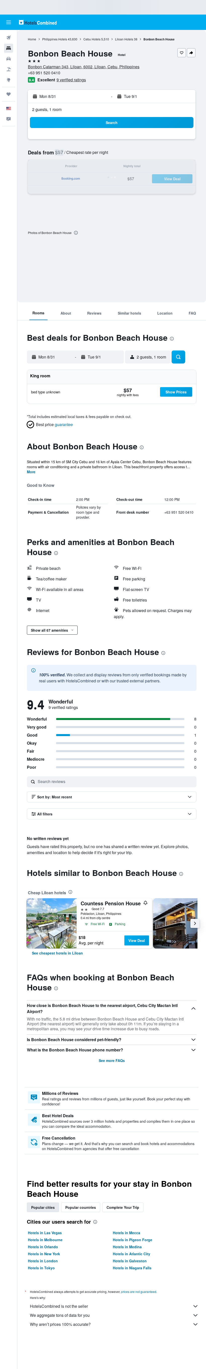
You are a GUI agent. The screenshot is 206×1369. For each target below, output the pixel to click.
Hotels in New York (44, 1253)
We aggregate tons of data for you (60, 1315)
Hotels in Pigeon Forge (132, 1239)
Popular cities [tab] (43, 1207)
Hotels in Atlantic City (131, 1253)
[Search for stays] (8, 48)
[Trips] (8, 94)
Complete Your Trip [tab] (123, 1207)
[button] (8, 22)
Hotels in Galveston (130, 1260)
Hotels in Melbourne (45, 1239)
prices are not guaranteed (138, 1291)
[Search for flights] (8, 38)
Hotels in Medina (127, 1246)
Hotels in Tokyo (41, 1267)
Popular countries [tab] (80, 1207)
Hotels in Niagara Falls (132, 1267)
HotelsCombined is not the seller (59, 1306)
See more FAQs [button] (112, 1060)
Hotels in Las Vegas (45, 1232)
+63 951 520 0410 (44, 73)
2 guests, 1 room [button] (47, 109)
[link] (57, 953)
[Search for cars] (8, 59)
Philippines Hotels (54, 39)
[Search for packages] (8, 69)
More (31, 471)
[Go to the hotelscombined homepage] (37, 22)
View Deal (136, 940)
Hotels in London (43, 1260)
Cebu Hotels (91, 39)
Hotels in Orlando (43, 1246)
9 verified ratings (71, 80)
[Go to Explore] (8, 80)
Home (32, 39)
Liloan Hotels (124, 39)
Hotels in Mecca (126, 1232)
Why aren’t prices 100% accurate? (60, 1324)
